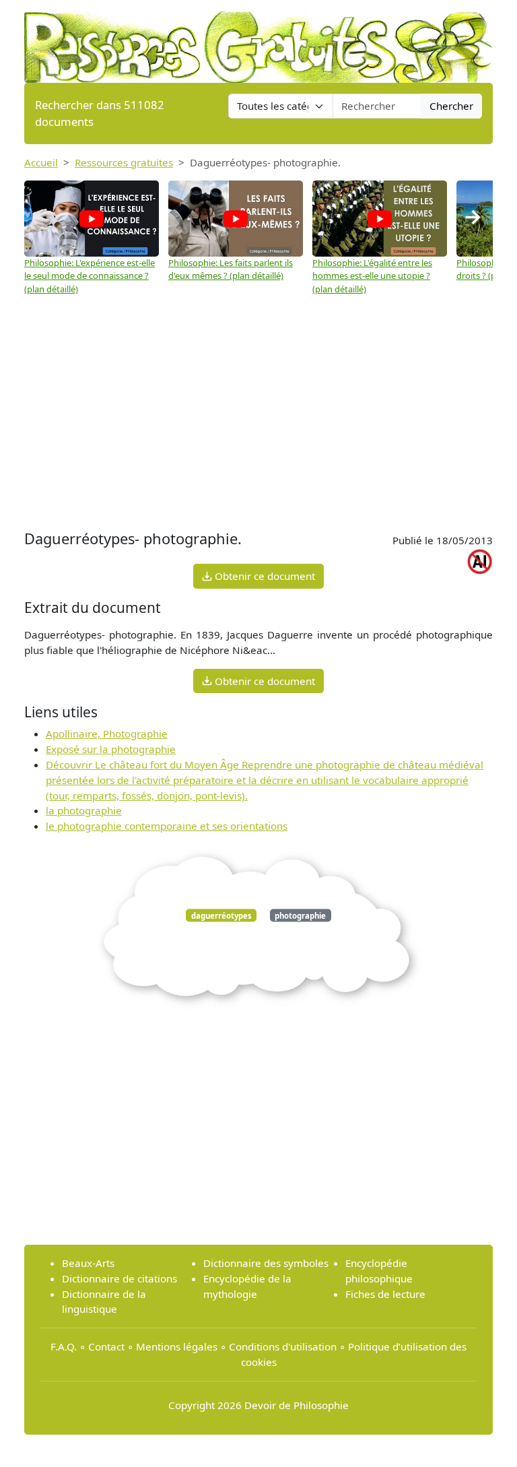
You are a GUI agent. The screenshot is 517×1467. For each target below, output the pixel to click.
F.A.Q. (63, 1346)
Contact (106, 1346)
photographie (300, 915)
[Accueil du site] (258, 40)
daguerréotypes (221, 915)
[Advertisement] (258, 425)
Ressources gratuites (124, 162)
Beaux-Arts (88, 1263)
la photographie (84, 810)
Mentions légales (176, 1346)
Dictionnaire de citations (119, 1278)
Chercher (451, 105)
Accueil (41, 162)
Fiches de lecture (385, 1294)
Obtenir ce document (263, 576)
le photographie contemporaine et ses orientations (166, 826)
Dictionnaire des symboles (266, 1263)
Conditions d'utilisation (283, 1346)
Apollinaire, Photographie (107, 733)
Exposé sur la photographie (111, 749)
